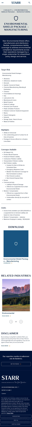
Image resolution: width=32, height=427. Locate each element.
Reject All (16, 420)
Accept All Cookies (16, 424)
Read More (4, 345)
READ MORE (5, 316)
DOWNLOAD (7, 263)
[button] (2, 2)
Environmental (8, 313)
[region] (16, 411)
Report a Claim (6, 390)
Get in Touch (15, 364)
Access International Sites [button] (10, 387)
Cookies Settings (16, 416)
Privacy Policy (10, 413)
